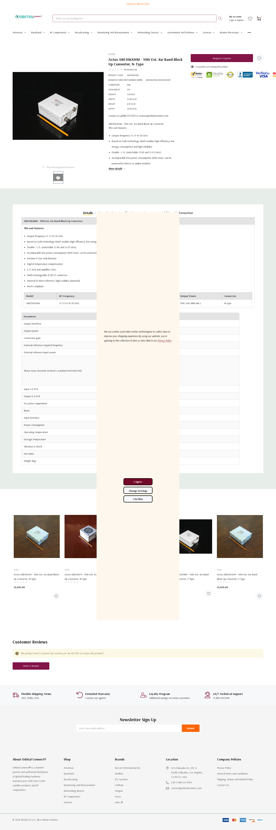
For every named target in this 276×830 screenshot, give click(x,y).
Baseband (36, 32)
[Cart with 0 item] (259, 18)
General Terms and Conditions (232, 773)
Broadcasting (82, 32)
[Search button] (220, 18)
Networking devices (148, 32)
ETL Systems (121, 779)
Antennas (18, 32)
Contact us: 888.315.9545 (138, 3)
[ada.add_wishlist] (56, 596)
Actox (111, 54)
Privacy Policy (224, 767)
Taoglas (119, 790)
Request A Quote (222, 58)
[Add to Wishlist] (259, 58)
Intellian (119, 773)
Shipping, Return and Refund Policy (235, 779)
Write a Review (31, 665)
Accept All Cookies (138, 481)
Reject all (138, 498)
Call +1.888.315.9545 (181, 782)
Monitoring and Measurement (113, 32)
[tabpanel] (36, 554)
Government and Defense (180, 32)
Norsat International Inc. (128, 767)
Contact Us (223, 785)
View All (119, 802)
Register (240, 20)
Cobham (119, 785)
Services (207, 32)
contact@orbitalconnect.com (186, 788)
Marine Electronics (229, 32)
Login (231, 20)
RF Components (58, 32)
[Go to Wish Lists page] (250, 18)
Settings (138, 490)
